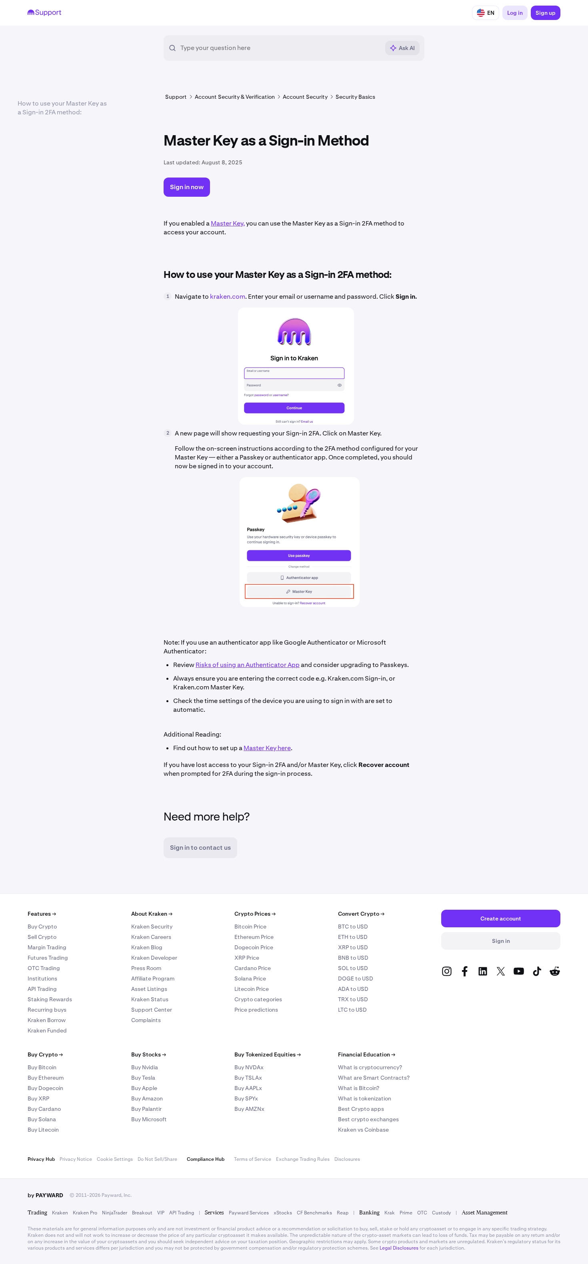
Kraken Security (151, 926)
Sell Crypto (42, 937)
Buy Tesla (143, 1077)
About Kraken (151, 913)
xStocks (283, 1213)
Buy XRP (38, 1098)
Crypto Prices (255, 913)
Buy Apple (144, 1088)
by (45, 1195)
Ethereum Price (254, 937)
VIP (160, 1213)
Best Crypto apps (361, 1108)
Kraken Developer (154, 957)
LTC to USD (352, 1009)
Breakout (142, 1213)
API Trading (42, 988)
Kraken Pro (85, 1213)
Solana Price (250, 978)
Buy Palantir (146, 1108)
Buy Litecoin (43, 1129)
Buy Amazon (147, 1098)
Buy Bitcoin (42, 1067)
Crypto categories (258, 999)
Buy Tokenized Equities (267, 1054)
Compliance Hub (205, 1159)
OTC (422, 1213)
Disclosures (347, 1159)
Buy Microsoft (149, 1119)
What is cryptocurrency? (370, 1067)
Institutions (42, 978)
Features (42, 913)
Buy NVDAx (249, 1067)
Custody (441, 1213)
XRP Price (246, 957)
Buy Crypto (42, 926)
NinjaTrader (114, 1213)
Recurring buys (47, 1009)
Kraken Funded (47, 1030)
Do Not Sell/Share (157, 1159)
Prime (406, 1213)
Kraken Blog (146, 947)
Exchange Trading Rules (303, 1159)
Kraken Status (149, 999)
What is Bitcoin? (358, 1088)
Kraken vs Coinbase (363, 1129)
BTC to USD (353, 926)
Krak (389, 1213)
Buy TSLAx (248, 1077)
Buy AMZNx (249, 1108)
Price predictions (256, 1009)
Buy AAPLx (248, 1088)
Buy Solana (42, 1119)
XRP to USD (353, 947)
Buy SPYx (246, 1098)
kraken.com (227, 296)
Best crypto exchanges (368, 1119)
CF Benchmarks (314, 1213)
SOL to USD (353, 968)
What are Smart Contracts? (374, 1077)
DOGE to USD (355, 978)
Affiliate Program (152, 978)
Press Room (146, 968)
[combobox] (280, 48)
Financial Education (366, 1054)
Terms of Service (252, 1159)
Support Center (151, 1009)
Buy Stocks (148, 1054)
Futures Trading (48, 957)
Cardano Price (252, 968)
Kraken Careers (151, 937)
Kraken (60, 1213)
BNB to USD (353, 957)
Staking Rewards (50, 999)
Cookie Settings (115, 1159)
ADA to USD (353, 988)
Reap (342, 1213)
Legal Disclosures (399, 1248)
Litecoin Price (251, 988)
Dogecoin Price (253, 947)
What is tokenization (364, 1098)
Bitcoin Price (250, 926)
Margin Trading (47, 947)
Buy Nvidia (144, 1067)
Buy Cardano (44, 1108)
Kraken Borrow (47, 1020)
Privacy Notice (76, 1159)
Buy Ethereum (46, 1077)
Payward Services (249, 1213)
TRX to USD (353, 999)
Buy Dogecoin (45, 1088)
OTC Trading (44, 968)
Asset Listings (149, 988)
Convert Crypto (361, 913)
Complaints (146, 1020)
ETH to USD (353, 937)
